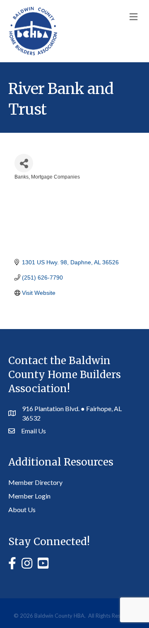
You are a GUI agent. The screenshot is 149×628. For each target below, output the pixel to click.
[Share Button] (23, 163)
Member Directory (35, 482)
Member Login (29, 496)
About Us (22, 509)
